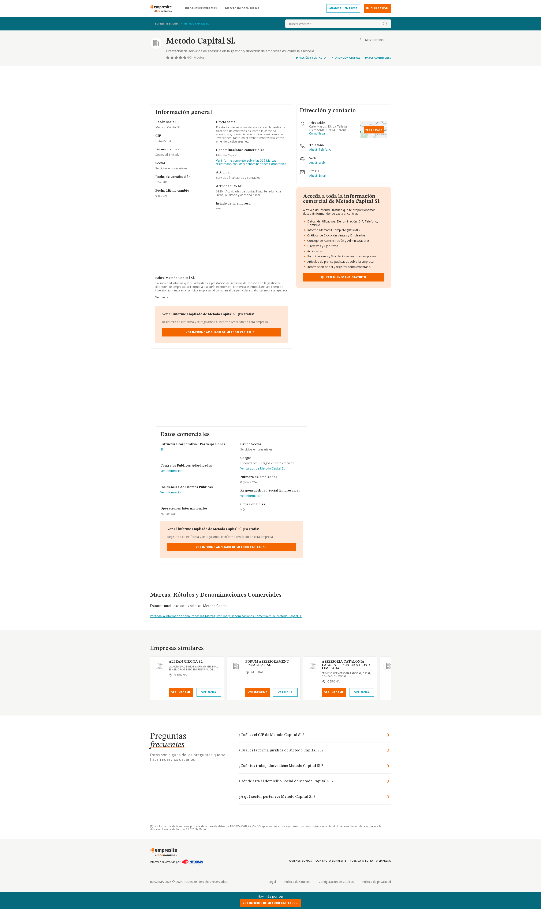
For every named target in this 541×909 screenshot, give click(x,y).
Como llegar (317, 133)
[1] (168, 57)
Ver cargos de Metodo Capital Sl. (262, 468)
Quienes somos (300, 860)
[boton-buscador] (385, 23)
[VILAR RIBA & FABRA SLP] (389, 666)
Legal (272, 882)
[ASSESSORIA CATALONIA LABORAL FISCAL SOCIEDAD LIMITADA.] (312, 666)
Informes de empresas (201, 8)
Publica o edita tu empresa (370, 860)
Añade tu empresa (343, 8)
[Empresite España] (162, 8)
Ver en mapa (373, 129)
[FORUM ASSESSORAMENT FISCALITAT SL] (236, 666)
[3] (177, 57)
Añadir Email (317, 175)
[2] (172, 57)
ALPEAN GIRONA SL (186, 661)
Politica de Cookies (297, 882)
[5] (185, 57)
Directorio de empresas (242, 8)
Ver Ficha (208, 692)
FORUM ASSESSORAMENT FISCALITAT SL (267, 663)
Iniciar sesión (377, 8)
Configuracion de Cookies (336, 882)
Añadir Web (317, 163)
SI (161, 449)
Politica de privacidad (376, 882)
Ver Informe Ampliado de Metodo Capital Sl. (221, 332)
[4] (181, 57)
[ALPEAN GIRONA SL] (159, 666)
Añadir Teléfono (320, 149)
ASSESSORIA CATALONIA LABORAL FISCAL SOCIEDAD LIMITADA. (346, 665)
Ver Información (171, 471)
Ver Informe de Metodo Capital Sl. (270, 903)
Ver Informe (181, 692)
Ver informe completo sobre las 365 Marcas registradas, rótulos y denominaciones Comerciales (251, 162)
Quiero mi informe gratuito (343, 277)
